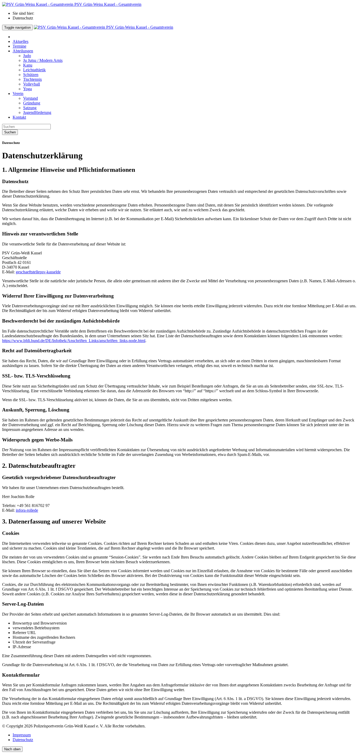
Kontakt (19, 117)
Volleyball (31, 84)
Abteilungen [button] (23, 51)
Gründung (31, 103)
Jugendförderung (37, 112)
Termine (19, 46)
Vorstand (30, 98)
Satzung (30, 107)
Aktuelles (20, 41)
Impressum (22, 735)
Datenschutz (23, 739)
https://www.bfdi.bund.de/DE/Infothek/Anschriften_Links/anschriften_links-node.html (73, 340)
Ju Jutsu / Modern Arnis (43, 60)
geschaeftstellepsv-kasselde (38, 272)
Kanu (27, 65)
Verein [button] (18, 93)
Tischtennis (32, 79)
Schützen (30, 74)
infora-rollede (27, 510)
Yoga (27, 89)
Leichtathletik (34, 70)
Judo (27, 55)
